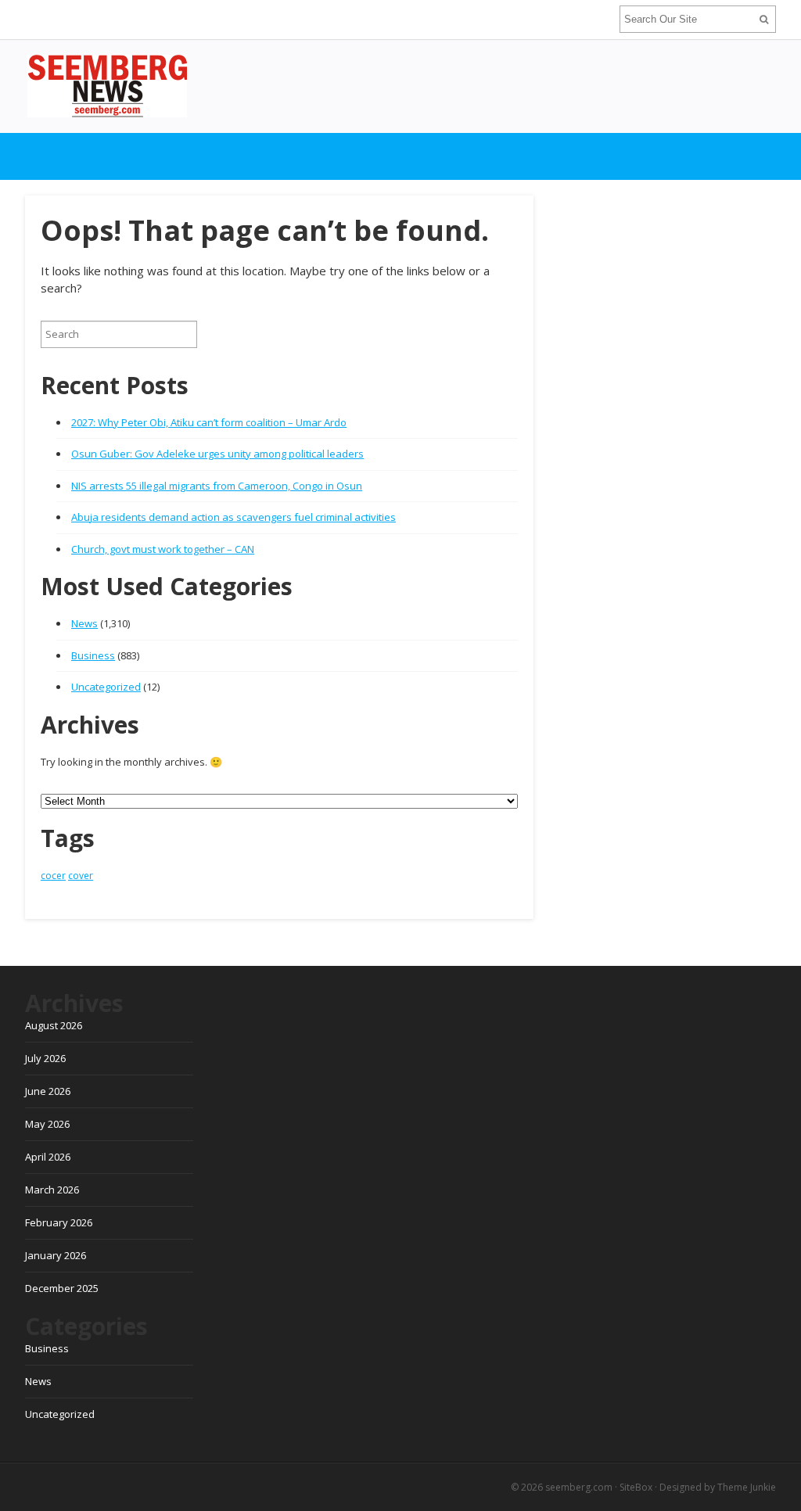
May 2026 (47, 1124)
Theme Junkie (746, 1487)
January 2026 (55, 1255)
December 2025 (62, 1288)
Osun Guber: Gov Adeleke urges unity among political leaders (217, 454)
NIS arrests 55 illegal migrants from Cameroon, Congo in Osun (216, 486)
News (84, 623)
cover (80, 875)
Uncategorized (106, 687)
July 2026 (45, 1058)
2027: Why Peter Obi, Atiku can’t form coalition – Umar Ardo (209, 422)
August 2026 (53, 1025)
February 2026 (58, 1222)
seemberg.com (578, 1487)
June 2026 (47, 1091)
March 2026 (52, 1190)
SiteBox (636, 1487)
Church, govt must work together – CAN (162, 549)
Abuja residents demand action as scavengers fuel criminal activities (233, 517)
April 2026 (47, 1157)
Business (93, 655)
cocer (53, 875)
